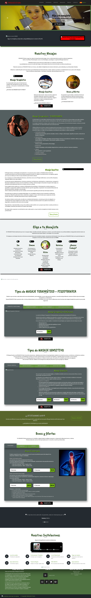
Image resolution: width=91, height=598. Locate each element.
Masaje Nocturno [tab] (57, 366)
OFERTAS (69, 2)
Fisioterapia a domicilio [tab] (64, 307)
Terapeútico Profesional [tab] (14, 306)
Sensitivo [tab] (22, 446)
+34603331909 (52, 575)
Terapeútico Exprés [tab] (31, 307)
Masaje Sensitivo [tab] (12, 365)
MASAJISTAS (62, 2)
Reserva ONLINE (76, 418)
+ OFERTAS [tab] (33, 446)
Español (84, 2)
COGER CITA (47, 106)
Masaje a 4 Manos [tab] (42, 366)
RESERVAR (41, 2)
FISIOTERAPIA (48, 2)
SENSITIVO (55, 2)
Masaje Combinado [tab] (47, 307)
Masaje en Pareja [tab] (27, 366)
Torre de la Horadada (77, 38)
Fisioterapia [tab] (10, 445)
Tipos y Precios (37, 159)
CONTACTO (75, 2)
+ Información (25, 24)
